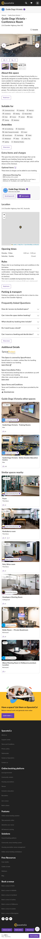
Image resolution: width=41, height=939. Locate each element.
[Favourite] (37, 404)
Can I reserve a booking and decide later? (17, 334)
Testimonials (5, 753)
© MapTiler (20, 244)
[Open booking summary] (31, 3)
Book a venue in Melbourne (10, 904)
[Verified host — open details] (24, 9)
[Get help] (37, 929)
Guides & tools (6, 866)
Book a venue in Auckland (9, 895)
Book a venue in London (9, 909)
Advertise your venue (8, 825)
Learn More (5, 365)
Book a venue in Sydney (9, 899)
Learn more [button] (5, 379)
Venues (4, 786)
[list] (20, 749)
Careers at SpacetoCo (8, 758)
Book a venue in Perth (8, 886)
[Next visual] (37, 45)
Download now (9, 392)
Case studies (5, 862)
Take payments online (8, 820)
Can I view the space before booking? (16, 315)
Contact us (5, 762)
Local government (7, 772)
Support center (6, 739)
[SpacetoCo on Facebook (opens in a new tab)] (3, 918)
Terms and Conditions (8, 744)
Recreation (5, 795)
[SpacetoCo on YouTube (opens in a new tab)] (6, 918)
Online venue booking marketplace (12, 852)
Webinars (4, 871)
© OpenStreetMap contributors (31, 244)
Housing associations (8, 782)
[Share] (34, 404)
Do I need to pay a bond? (11, 328)
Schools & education (8, 791)
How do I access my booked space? (15, 309)
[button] (26, 3)
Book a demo (5, 805)
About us (4, 735)
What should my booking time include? (17, 322)
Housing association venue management (13, 847)
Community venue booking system (12, 842)
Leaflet (14, 244)
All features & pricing (8, 829)
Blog (3, 875)
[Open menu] (37, 3)
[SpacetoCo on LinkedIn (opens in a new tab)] (10, 918)
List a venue (5, 801)
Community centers (7, 777)
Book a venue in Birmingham (10, 913)
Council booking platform (9, 838)
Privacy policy (6, 749)
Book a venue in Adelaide (9, 890)
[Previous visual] (4, 45)
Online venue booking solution (10, 815)
